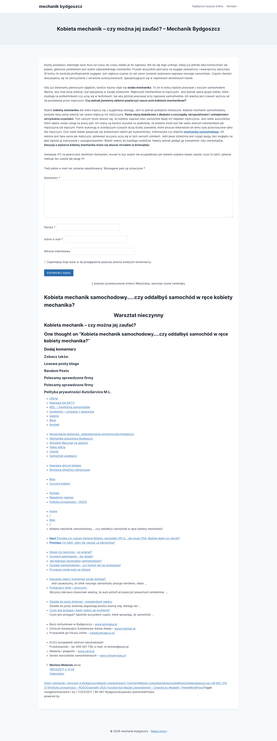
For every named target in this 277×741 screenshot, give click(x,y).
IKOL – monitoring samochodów (70, 407)
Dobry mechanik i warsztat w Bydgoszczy (71, 683)
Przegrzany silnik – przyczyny (68, 587)
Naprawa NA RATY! (62, 402)
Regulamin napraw (61, 497)
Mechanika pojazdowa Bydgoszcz (71, 438)
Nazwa (49, 227)
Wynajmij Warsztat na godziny (69, 443)
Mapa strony (159, 731)
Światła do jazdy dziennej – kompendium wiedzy (81, 601)
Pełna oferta (57, 447)
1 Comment (132, 683)
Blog (52, 479)
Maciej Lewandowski (111, 683)
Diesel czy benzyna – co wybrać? (71, 552)
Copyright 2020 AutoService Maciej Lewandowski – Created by (128, 687)
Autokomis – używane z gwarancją (72, 411)
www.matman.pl (124, 628)
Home (53, 511)
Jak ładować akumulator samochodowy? (76, 561)
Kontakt (231, 6)
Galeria (54, 416)
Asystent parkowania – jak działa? (71, 556)
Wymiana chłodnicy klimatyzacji (70, 469)
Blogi (53, 420)
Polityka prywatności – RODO (68, 502)
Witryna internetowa (57, 251)
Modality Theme (179, 687)
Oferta (54, 398)
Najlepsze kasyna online (207, 6)
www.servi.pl (86, 651)
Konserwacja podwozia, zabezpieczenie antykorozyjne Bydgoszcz (92, 434)
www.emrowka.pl (106, 624)
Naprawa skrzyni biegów (65, 465)
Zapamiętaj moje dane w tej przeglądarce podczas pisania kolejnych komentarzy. (99, 262)
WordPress (196, 687)
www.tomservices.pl (113, 655)
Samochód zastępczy (63, 455)
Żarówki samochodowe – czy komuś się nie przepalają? (85, 565)
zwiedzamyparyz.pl (102, 633)
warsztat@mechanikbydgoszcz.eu (188, 683)
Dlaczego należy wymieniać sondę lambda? (78, 579)
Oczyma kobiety (60, 483)
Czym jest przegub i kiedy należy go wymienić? (80, 610)
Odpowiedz (57, 673)
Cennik (54, 451)
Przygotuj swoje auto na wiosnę (70, 569)
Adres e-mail (53, 239)
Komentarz (52, 177)
